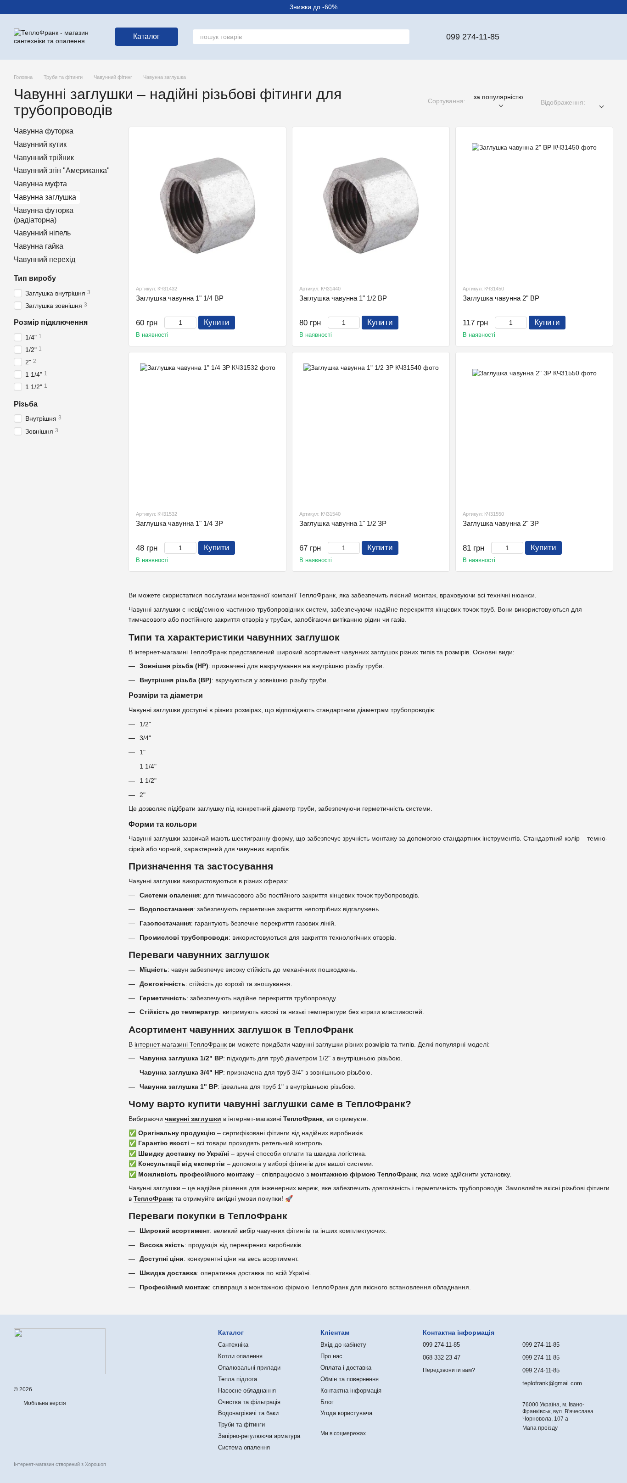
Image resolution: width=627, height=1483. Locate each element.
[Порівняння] (558, 36)
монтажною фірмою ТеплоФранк (364, 1174)
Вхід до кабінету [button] (343, 1344)
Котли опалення (240, 1356)
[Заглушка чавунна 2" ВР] (534, 205)
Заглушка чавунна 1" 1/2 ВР (343, 298)
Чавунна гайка (38, 246)
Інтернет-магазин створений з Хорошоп (60, 1464)
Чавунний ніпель (42, 233)
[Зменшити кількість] (169, 322)
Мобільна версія (44, 1403)
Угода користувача (346, 1413)
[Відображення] (599, 102)
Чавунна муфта (40, 184)
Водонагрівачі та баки (248, 1413)
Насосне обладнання (247, 1390)
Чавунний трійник (44, 158)
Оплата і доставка (345, 1367)
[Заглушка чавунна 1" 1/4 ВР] (207, 205)
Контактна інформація (350, 1390)
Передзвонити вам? (449, 1370)
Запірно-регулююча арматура (259, 1436)
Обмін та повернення (349, 1379)
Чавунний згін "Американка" (62, 170)
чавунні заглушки (193, 1118)
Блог (327, 1402)
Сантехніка (233, 1344)
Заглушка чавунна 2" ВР (501, 298)
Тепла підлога (237, 1379)
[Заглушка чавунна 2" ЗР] (534, 430)
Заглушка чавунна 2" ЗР (501, 523)
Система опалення (244, 1447)
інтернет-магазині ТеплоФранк (180, 1044)
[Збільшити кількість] (192, 322)
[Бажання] (534, 36)
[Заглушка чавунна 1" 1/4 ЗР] (207, 430)
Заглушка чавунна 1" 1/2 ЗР (342, 523)
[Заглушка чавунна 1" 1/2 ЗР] (370, 430)
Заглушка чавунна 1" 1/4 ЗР (179, 523)
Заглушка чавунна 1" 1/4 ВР (180, 298)
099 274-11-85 (472, 37)
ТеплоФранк (317, 595)
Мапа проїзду (540, 1428)
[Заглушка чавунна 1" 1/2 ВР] (370, 205)
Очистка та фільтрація (249, 1402)
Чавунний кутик (40, 144)
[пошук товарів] (402, 36)
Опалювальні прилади (249, 1367)
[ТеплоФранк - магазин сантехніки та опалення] (60, 1351)
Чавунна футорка (43, 131)
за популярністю (498, 96)
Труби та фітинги (241, 1424)
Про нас (331, 1356)
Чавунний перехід (44, 259)
